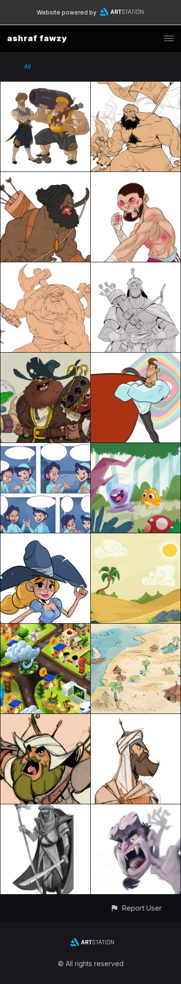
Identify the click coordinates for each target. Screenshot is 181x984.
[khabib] (136, 177)
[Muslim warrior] (45, 268)
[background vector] (136, 539)
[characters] (45, 539)
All (27, 66)
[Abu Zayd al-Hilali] (136, 268)
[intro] (136, 629)
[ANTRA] (45, 177)
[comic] (45, 448)
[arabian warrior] (45, 810)
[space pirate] (45, 358)
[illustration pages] (136, 448)
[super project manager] (136, 358)
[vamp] (136, 810)
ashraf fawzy (37, 38)
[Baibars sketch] (136, 719)
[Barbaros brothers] (45, 87)
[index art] (45, 629)
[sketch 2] (45, 719)
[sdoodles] (136, 87)
